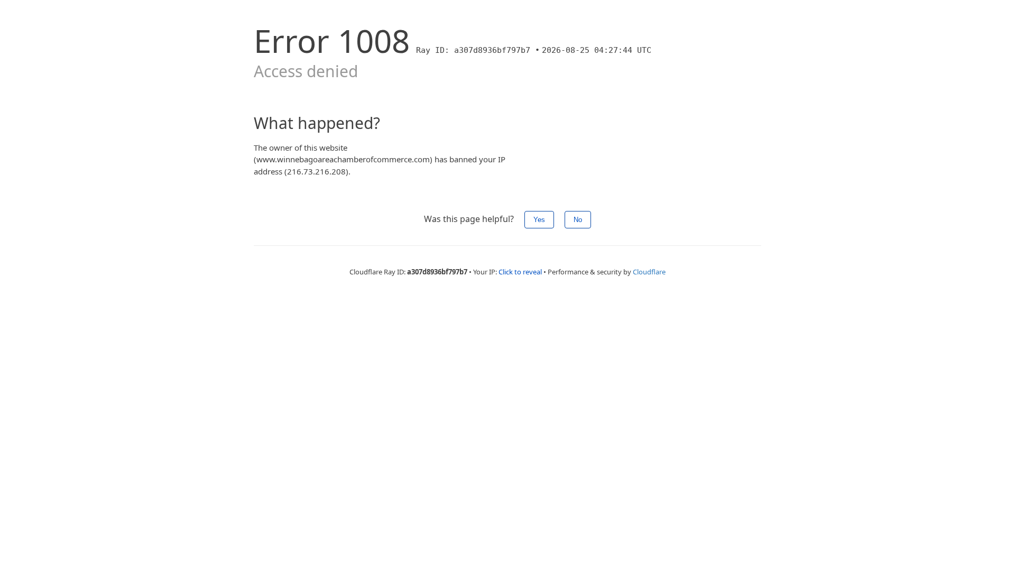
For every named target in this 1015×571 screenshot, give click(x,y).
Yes (539, 220)
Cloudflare (649, 272)
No (578, 220)
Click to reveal (520, 272)
